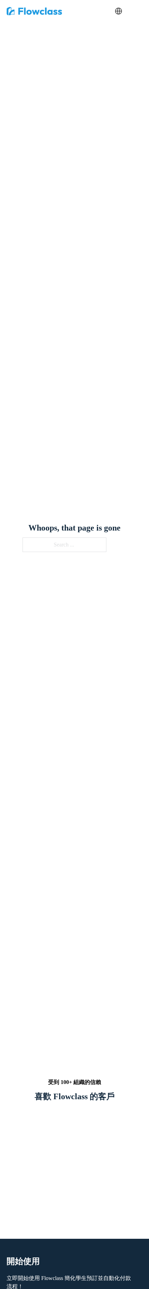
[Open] (132, 11)
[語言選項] (118, 11)
